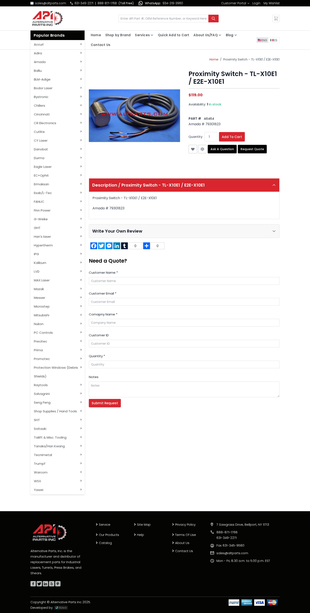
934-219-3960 (173, 3)
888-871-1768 (107, 3)
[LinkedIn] (45, 583)
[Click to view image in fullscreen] (134, 115)
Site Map (144, 524)
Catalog (105, 543)
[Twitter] (39, 583)
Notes (93, 377)
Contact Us (100, 45)
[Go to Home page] (47, 18)
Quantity (195, 136)
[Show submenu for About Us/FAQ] (220, 35)
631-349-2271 (84, 3)
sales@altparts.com (50, 3)
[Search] (213, 18)
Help (140, 534)
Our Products (109, 534)
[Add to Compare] (202, 149)
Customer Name (103, 272)
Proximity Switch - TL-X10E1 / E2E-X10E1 (251, 59)
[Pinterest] (58, 583)
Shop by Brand (118, 35)
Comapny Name (103, 314)
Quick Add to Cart (173, 35)
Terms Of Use (185, 534)
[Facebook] (33, 583)
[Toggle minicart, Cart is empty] (276, 18)
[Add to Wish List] (193, 149)
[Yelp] (51, 583)
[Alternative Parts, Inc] (49, 532)
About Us (182, 543)
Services (142, 35)
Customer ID (99, 335)
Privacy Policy (185, 524)
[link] (235, 3)
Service (104, 524)
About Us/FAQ (205, 35)
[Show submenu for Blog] (236, 35)
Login (256, 3)
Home (96, 35)
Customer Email (102, 293)
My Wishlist (272, 3)
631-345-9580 (230, 545)
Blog (230, 35)
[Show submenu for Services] (152, 35)
